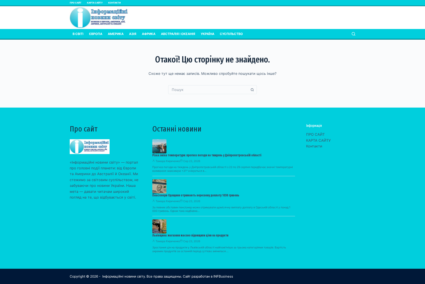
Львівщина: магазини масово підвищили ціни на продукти (190, 235)
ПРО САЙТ (75, 2)
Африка (148, 34)
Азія (132, 34)
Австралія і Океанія (178, 34)
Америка (116, 34)
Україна (207, 34)
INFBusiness (223, 276)
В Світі (78, 34)
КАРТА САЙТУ (95, 2)
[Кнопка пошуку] (252, 89)
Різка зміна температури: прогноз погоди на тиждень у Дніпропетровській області (206, 155)
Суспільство (231, 34)
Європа (95, 34)
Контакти (114, 2)
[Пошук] (353, 34)
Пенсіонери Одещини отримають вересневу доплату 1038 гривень (195, 195)
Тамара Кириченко (168, 161)
